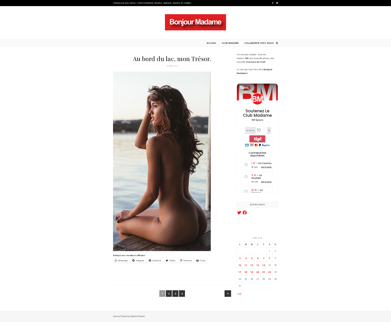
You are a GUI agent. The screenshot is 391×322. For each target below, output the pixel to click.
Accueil (211, 43)
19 (251, 271)
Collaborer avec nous (259, 43)
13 (257, 265)
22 (269, 271)
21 (263, 271)
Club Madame (230, 43)
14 (263, 265)
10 (239, 265)
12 (251, 265)
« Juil (239, 293)
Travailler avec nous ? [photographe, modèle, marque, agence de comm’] (152, 3)
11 (245, 265)
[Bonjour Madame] (195, 22)
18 (245, 271)
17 (239, 271)
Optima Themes (137, 316)
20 (257, 271)
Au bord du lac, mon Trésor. (172, 58)
